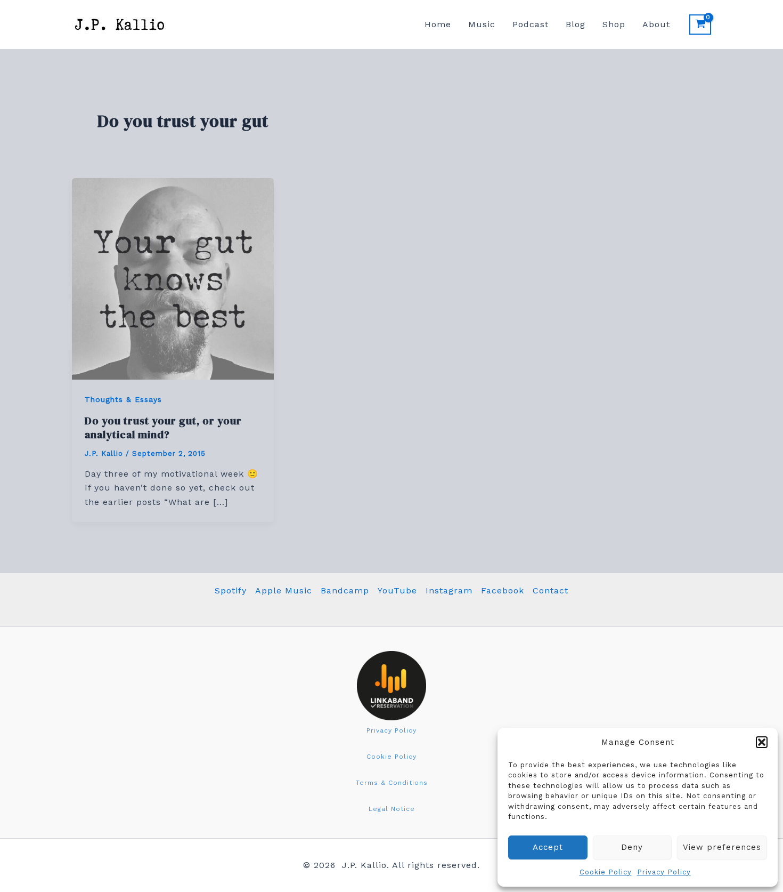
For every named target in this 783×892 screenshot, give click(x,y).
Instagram (449, 590)
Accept (548, 847)
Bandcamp (345, 590)
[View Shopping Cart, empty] (700, 24)
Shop (613, 24)
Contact (550, 590)
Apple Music (283, 590)
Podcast (530, 24)
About (656, 24)
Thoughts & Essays (123, 399)
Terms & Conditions (392, 782)
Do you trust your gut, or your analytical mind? (163, 427)
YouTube (397, 590)
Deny (632, 847)
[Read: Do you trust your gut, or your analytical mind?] (173, 278)
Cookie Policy (606, 872)
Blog (575, 24)
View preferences (722, 847)
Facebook (502, 590)
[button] (761, 742)
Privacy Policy (664, 872)
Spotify (231, 590)
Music (481, 24)
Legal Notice (392, 809)
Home (438, 24)
